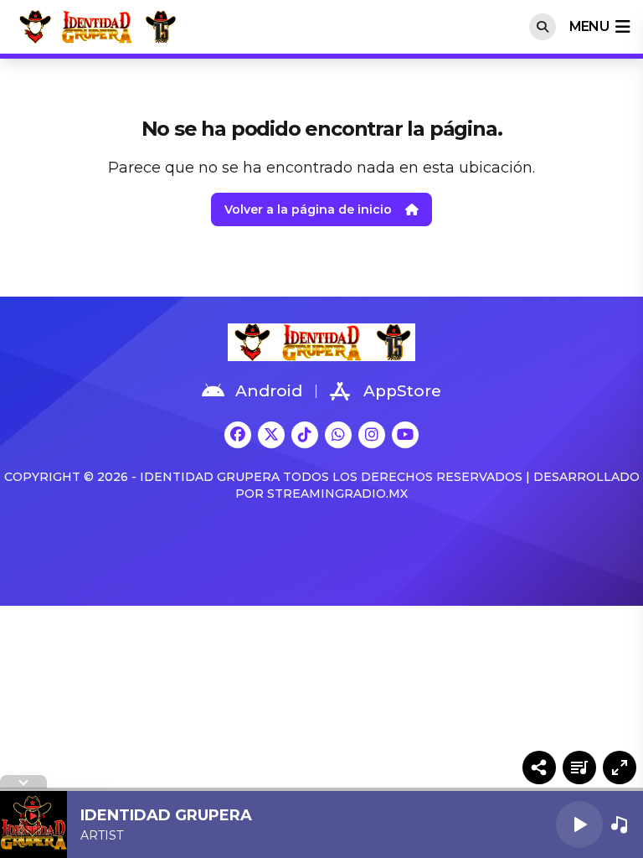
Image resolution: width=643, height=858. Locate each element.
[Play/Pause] (579, 824)
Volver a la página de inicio (308, 209)
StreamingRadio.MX (337, 493)
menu (589, 26)
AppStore (402, 391)
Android (268, 391)
